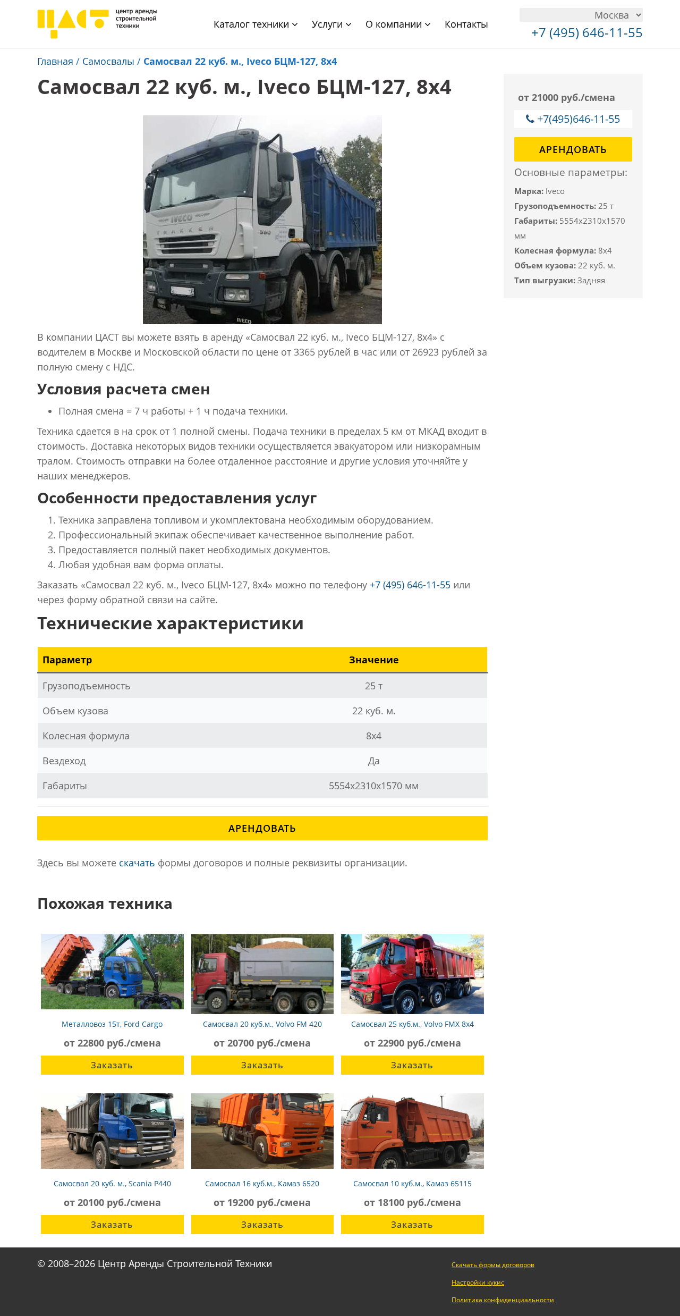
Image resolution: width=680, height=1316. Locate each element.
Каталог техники (253, 24)
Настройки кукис (478, 1282)
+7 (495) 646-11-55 (410, 584)
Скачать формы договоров (493, 1264)
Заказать (112, 1065)
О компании (395, 24)
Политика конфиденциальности (503, 1299)
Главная (55, 61)
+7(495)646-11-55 (578, 119)
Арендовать (262, 828)
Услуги (328, 24)
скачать (137, 862)
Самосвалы (108, 61)
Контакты (466, 24)
